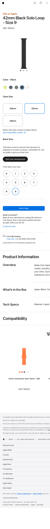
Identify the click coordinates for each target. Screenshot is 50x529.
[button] (35, 3)
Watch (11, 439)
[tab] (20, 70)
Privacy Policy (8, 505)
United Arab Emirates (10, 498)
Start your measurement (15, 159)
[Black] (22, 87)
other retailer (37, 494)
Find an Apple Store (24, 494)
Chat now (11, 239)
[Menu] (47, 3)
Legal (33, 505)
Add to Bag (23, 208)
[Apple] (4, 439)
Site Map (40, 505)
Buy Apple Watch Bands (25, 439)
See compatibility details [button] (13, 133)
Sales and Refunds (21, 505)
